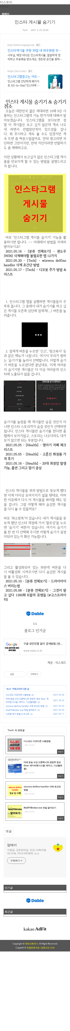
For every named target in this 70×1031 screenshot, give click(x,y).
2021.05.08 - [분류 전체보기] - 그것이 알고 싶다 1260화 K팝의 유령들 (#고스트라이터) (35, 595)
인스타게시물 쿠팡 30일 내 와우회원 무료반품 (34, 50)
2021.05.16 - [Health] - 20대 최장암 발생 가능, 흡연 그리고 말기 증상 (35, 465)
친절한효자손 (33, 947)
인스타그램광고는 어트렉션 (24, 76)
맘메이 (5, 14)
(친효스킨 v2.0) (47, 947)
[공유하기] (17, 674)
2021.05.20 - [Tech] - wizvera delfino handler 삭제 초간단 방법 (35, 262)
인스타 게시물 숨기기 (35, 22)
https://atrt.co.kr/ (17, 71)
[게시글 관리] (22, 674)
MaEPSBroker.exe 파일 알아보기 (21, 710)
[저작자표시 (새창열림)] (43, 674)
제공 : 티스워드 (56, 663)
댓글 (9, 831)
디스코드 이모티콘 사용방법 (18, 695)
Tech (25, 30)
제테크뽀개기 (31, 943)
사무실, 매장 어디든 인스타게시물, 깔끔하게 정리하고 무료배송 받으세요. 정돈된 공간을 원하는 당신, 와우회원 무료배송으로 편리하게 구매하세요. (35, 57)
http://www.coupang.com (21, 45)
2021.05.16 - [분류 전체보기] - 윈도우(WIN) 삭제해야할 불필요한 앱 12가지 (35, 253)
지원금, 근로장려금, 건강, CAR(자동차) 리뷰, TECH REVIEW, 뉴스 (26, 851)
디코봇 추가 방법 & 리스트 (17, 714)
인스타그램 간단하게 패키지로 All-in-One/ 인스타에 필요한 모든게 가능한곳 (23, 83)
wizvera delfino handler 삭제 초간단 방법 (25, 706)
